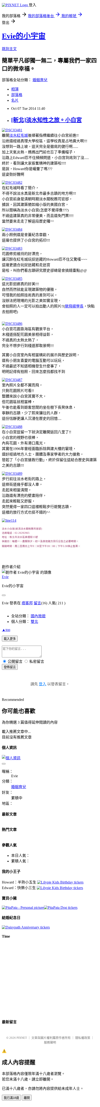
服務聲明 (50, 1042)
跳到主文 (9, 49)
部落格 (16, 95)
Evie (5, 577)
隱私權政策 (82, 1037)
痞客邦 (27, 603)
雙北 (34, 622)
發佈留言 (10, 667)
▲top (6, 630)
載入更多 (10, 639)
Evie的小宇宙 (24, 36)
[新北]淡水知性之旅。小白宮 (46, 120)
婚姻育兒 (40, 80)
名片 (15, 100)
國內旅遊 (38, 616)
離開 (27, 1098)
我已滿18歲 (11, 1098)
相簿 (15, 89)
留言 (37, 603)
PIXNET (22, 1037)
